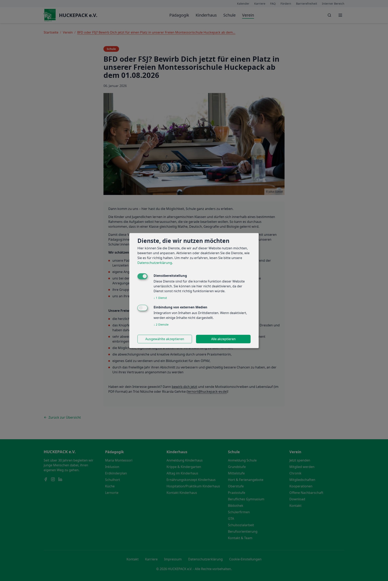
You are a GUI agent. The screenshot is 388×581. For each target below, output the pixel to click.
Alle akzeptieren (223, 339)
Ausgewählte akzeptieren (164, 339)
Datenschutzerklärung (154, 262)
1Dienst (160, 298)
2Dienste (161, 324)
